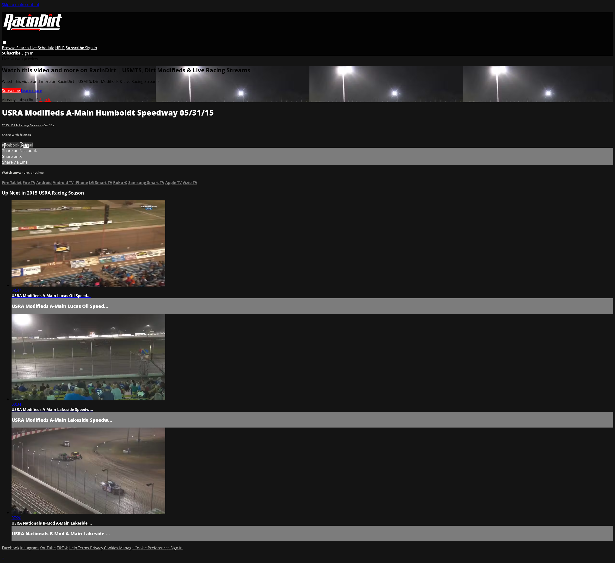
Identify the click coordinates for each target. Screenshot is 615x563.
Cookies (111, 548)
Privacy (97, 548)
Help (73, 548)
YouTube (48, 548)
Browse (9, 47)
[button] (4, 42)
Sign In (27, 53)
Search (23, 47)
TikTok (62, 548)
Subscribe (11, 90)
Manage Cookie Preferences (145, 548)
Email (28, 145)
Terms (84, 548)
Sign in (91, 47)
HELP (60, 47)
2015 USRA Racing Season (22, 125)
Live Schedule (42, 47)
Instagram (29, 548)
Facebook (11, 145)
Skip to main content (20, 4)
